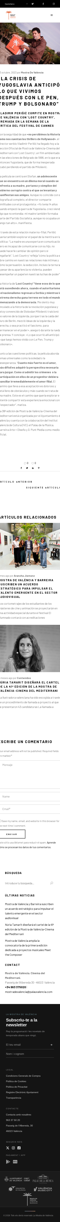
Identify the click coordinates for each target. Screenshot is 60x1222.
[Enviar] (51, 1044)
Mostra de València (32, 72)
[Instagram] (13, 1148)
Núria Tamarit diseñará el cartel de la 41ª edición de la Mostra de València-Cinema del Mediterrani (29, 929)
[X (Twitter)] (7, 1148)
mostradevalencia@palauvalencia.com (28, 991)
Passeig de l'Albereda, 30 (19, 1125)
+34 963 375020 (15, 987)
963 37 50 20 (13, 1120)
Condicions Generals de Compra (23, 1075)
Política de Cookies (16, 1081)
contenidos (24, 677)
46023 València (14, 1131)
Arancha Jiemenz (24, 575)
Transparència (13, 1097)
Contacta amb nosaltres (18, 1114)
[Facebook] (19, 1148)
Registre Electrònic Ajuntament (22, 1092)
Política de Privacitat (16, 1086)
